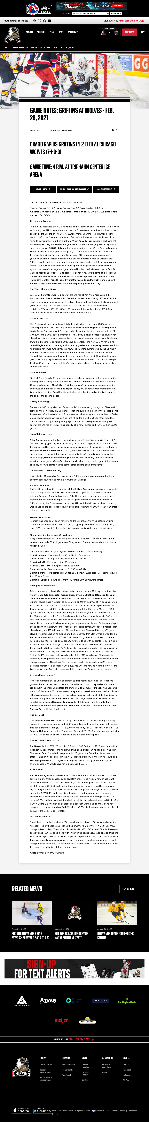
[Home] (13, 35)
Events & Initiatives (106, 1066)
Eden (57, 1114)
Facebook (127, 1070)
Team (52, 32)
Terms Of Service (117, 1111)
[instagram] (44, 21)
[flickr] (49, 21)
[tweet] (117, 130)
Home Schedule (68, 1065)
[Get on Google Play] (42, 1110)
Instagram (127, 1075)
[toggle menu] (142, 32)
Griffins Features (86, 1073)
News (61, 32)
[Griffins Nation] (75, 968)
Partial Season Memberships (46, 1078)
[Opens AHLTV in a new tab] (91, 6)
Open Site (116, 14)
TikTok (126, 1080)
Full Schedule (67, 1070)
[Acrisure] (22, 1000)
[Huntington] (127, 1001)
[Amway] (48, 1001)
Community (73, 32)
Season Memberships (45, 1071)
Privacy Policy (102, 1111)
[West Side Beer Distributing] (87, 1020)
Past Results (67, 1075)
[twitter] (39, 21)
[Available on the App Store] (21, 1110)
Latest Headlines (20, 48)
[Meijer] (61, 1020)
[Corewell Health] (74, 1000)
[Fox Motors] (100, 1001)
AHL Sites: (66, 14)
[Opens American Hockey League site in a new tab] (39, 9)
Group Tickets (46, 1065)
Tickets (29, 32)
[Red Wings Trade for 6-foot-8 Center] (117, 913)
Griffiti (85, 1080)
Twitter (126, 1065)
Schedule (41, 32)
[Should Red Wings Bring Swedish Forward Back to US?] (32, 913)
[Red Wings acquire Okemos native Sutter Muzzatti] (74, 913)
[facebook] (34, 21)
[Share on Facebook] (113, 130)
